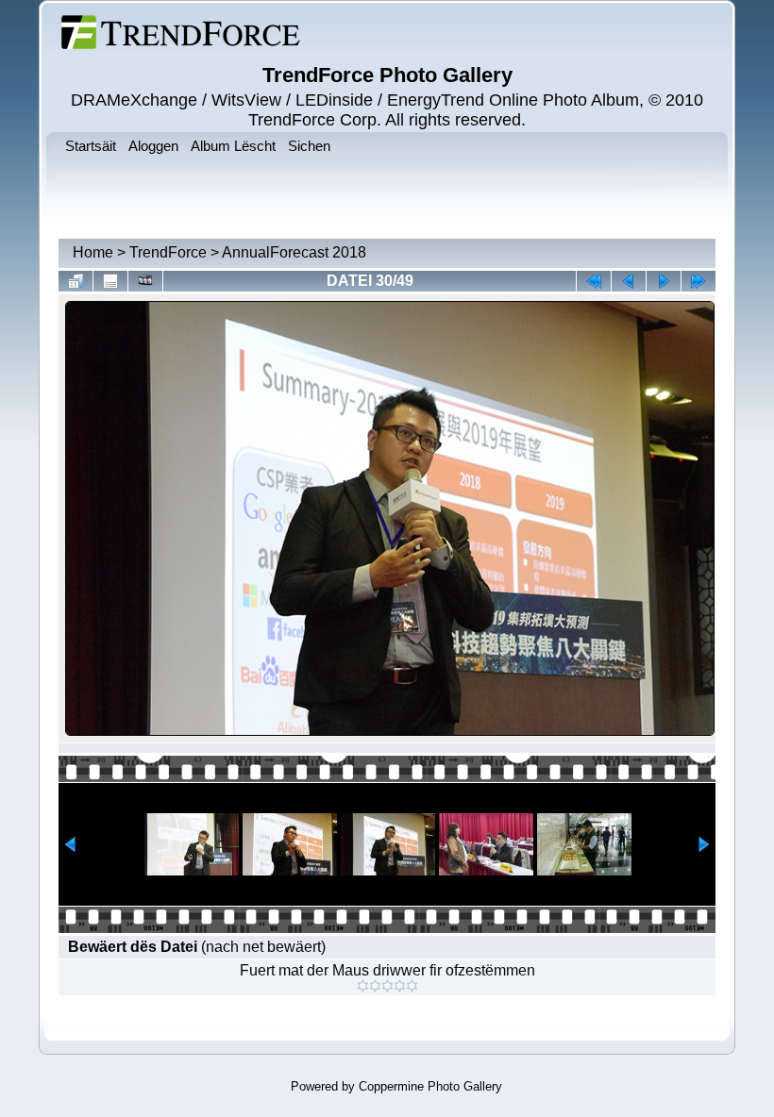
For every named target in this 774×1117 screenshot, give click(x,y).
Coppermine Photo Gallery (430, 1086)
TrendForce (168, 252)
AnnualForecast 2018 (294, 252)
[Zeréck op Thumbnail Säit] (76, 281)
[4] (400, 985)
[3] (387, 985)
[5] (412, 985)
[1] (363, 985)
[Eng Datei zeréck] (664, 281)
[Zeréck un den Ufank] (594, 281)
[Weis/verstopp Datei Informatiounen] (110, 281)
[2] (375, 985)
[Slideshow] (145, 281)
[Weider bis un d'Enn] (698, 281)
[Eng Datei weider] (629, 281)
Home (93, 252)
